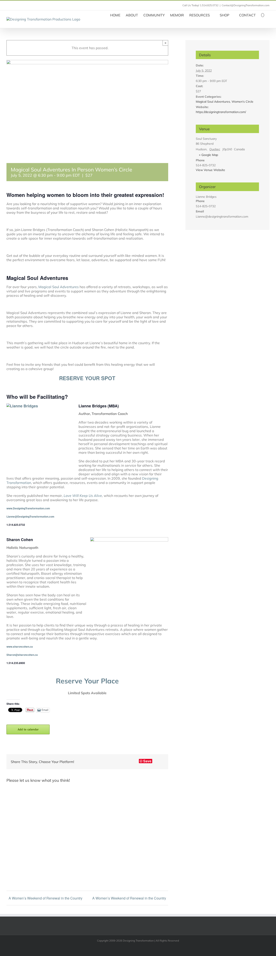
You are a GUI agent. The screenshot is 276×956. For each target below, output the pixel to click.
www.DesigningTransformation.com (28, 508)
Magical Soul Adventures (58, 287)
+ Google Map (208, 155)
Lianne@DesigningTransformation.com (30, 516)
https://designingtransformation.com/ (221, 112)
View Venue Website (210, 170)
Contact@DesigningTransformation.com (246, 5)
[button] (262, 14)
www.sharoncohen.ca (19, 646)
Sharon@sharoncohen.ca (22, 655)
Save (147, 761)
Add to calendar (28, 729)
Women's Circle (242, 102)
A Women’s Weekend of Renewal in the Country (45, 898)
